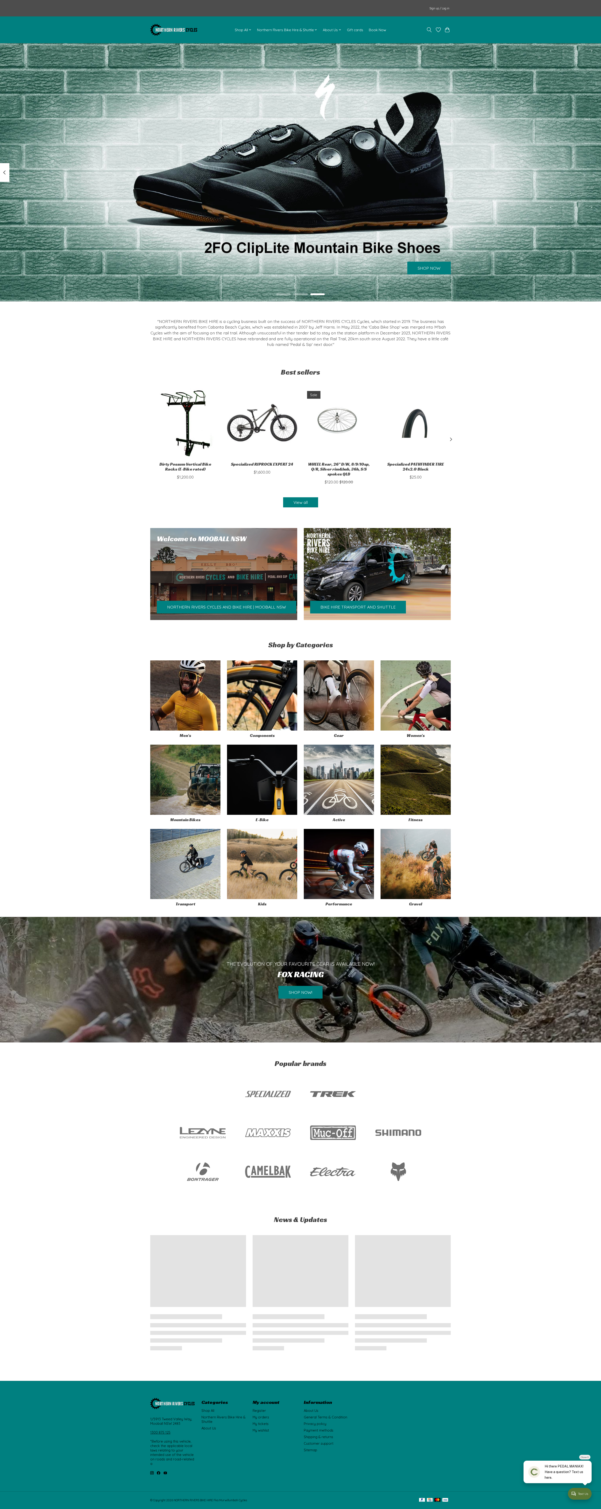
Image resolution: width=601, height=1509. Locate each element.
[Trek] (333, 1094)
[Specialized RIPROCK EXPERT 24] (262, 423)
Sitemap (310, 1450)
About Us (208, 1428)
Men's (185, 735)
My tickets (261, 1423)
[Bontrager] (202, 1172)
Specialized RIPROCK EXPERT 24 (262, 464)
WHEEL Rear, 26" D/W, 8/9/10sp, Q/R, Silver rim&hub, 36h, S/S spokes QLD (339, 469)
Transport (185, 904)
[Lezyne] (202, 1133)
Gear (339, 735)
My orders (261, 1417)
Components (262, 735)
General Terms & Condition (325, 1417)
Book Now (377, 30)
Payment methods (318, 1430)
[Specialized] (268, 1094)
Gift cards (355, 30)
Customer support (318, 1443)
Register (259, 1410)
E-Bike (262, 819)
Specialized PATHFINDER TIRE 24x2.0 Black (415, 467)
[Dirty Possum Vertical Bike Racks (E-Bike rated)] (185, 423)
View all (300, 502)
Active (339, 819)
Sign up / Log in (439, 8)
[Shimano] (398, 1133)
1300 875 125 (160, 1432)
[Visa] (445, 1500)
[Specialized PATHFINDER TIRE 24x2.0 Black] (416, 423)
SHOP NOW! (300, 992)
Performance (338, 904)
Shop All (207, 1410)
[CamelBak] (268, 1172)
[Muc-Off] (333, 1133)
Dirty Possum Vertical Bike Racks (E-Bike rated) (185, 467)
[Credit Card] (430, 1500)
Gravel (415, 904)
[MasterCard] (437, 1500)
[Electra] (333, 1172)
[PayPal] (422, 1500)
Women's (416, 735)
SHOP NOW (429, 268)
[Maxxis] (268, 1133)
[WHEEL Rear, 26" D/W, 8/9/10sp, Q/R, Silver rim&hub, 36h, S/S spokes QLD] (339, 423)
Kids (262, 904)
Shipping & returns (318, 1437)
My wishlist (261, 1430)
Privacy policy (315, 1423)
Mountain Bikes (185, 819)
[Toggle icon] (429, 30)
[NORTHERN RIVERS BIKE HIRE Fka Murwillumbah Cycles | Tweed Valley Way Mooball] (173, 30)
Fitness (415, 819)
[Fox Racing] (398, 1172)
